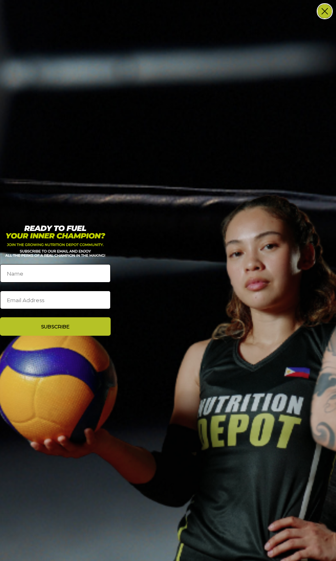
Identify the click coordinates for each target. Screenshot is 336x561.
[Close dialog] (325, 11)
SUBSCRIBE (55, 326)
